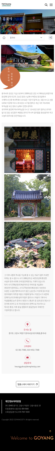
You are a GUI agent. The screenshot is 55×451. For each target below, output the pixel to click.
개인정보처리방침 (13, 401)
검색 (46, 5)
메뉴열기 (51, 5)
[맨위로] (50, 431)
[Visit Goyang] (10, 5)
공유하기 (50, 37)
